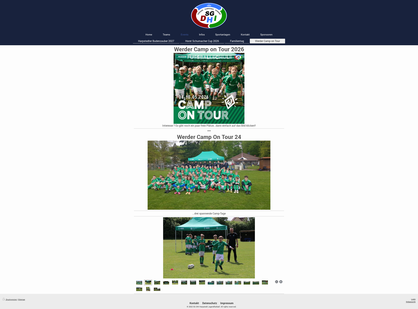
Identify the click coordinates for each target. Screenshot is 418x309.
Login (413, 299)
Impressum (226, 303)
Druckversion (11, 299)
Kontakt (194, 303)
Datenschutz (209, 303)
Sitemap (21, 299)
